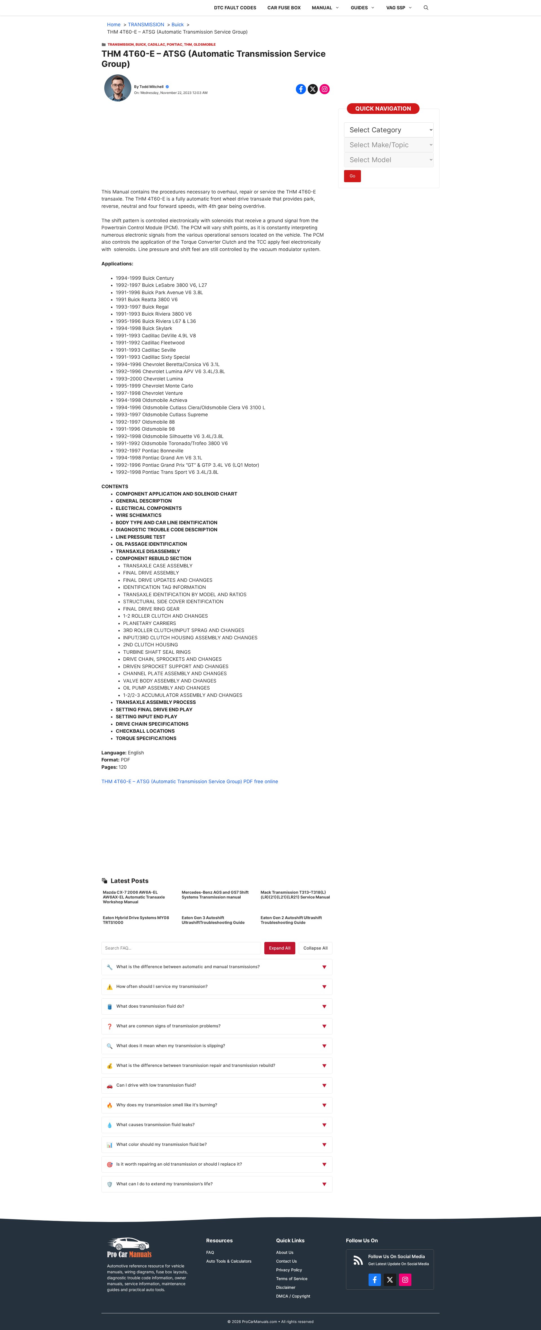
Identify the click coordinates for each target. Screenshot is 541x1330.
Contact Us (286, 1261)
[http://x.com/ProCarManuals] (390, 1280)
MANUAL (322, 7)
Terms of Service (291, 1278)
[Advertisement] (216, 148)
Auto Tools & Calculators (229, 1261)
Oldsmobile (205, 44)
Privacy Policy (289, 1269)
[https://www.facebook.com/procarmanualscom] (375, 1280)
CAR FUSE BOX (284, 7)
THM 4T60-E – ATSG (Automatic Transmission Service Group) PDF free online (189, 781)
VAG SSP (395, 7)
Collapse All (315, 948)
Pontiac (174, 44)
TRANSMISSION (121, 44)
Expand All (280, 948)
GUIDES (359, 7)
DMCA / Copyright (293, 1296)
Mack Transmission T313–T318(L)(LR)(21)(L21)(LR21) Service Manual (295, 894)
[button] (426, 8)
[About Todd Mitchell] (117, 89)
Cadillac (156, 44)
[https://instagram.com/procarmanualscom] (405, 1280)
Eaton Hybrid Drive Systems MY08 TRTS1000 (136, 920)
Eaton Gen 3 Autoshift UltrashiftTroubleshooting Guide (213, 920)
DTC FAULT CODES (235, 7)
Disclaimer (285, 1287)
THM (188, 44)
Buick (141, 44)
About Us (285, 1252)
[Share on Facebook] (301, 89)
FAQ (210, 1252)
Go (352, 176)
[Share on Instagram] (325, 89)
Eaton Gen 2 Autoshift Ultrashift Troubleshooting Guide (291, 920)
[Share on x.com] (313, 89)
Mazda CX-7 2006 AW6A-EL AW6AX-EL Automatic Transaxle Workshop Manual (134, 897)
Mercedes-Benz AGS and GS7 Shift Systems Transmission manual (215, 894)
